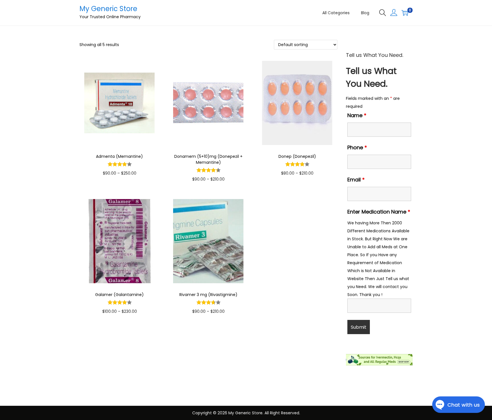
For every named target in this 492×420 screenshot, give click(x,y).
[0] (404, 12)
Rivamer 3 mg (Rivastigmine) (208, 294)
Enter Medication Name (378, 211)
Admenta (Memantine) (119, 156)
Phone (357, 147)
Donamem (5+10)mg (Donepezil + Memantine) (208, 159)
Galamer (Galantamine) (119, 294)
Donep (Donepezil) (297, 156)
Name (356, 115)
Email (356, 179)
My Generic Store (108, 8)
